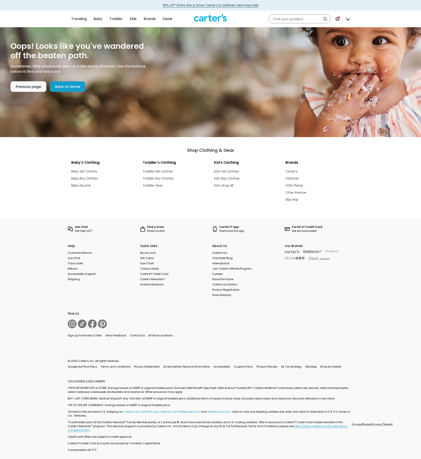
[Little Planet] (332, 251)
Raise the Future (222, 279)
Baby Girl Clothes (84, 171)
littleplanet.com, (190, 412)
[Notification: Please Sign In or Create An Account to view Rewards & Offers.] (337, 19)
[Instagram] (72, 323)
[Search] (325, 18)
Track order (75, 263)
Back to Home (67, 86)
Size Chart (147, 263)
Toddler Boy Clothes (158, 178)
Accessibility (222, 366)
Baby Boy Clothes (84, 178)
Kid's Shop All (223, 185)
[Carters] (292, 251)
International (220, 263)
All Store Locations (160, 335)
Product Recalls (267, 366)
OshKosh (292, 178)
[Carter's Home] (210, 18)
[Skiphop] (295, 258)
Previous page (28, 86)
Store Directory (221, 295)
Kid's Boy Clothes (227, 178)
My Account (148, 253)
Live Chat (74, 258)
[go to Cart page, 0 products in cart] (348, 19)
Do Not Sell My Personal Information (186, 366)
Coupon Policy (243, 366)
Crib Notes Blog (222, 258)
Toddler (116, 18)
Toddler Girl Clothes (158, 171)
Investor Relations (152, 284)
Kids (133, 18)
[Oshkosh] (312, 251)
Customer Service (79, 253)
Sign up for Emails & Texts (85, 335)
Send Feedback (115, 335)
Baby (98, 18)
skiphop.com (169, 412)
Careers (217, 274)
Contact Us (137, 335)
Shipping (74, 279)
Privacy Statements (147, 366)
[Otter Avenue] (319, 258)
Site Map (311, 366)
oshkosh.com (150, 412)
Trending (79, 18)
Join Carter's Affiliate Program (232, 268)
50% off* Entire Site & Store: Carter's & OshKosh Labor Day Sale (211, 5)
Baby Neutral (81, 185)
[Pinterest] (102, 323)
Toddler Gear (153, 185)
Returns (73, 268)
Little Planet (294, 185)
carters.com (131, 412)
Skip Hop (291, 199)
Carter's (291, 171)
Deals (167, 18)
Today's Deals (149, 268)
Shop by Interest (330, 366)
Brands (150, 18)
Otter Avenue (295, 192)
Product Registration (225, 290)
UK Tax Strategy (291, 366)
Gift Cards (147, 258)
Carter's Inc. (220, 253)
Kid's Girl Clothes (226, 171)
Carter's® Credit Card (154, 274)
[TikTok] (82, 323)
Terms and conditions (115, 366)
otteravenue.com (218, 412)
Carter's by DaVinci (224, 284)
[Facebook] (92, 323)
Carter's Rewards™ (152, 279)
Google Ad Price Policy (82, 366)
